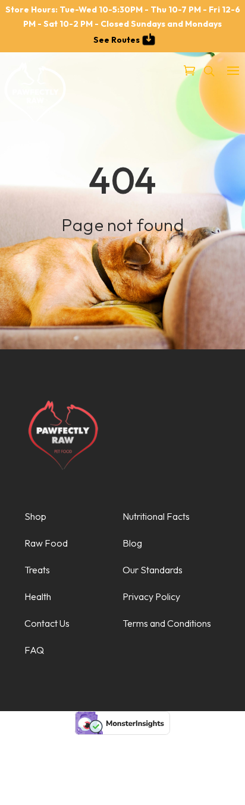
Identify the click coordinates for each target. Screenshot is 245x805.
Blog (132, 543)
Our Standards (152, 570)
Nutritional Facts (156, 516)
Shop (35, 516)
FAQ (34, 650)
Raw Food (46, 543)
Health (37, 596)
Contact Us (47, 623)
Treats (37, 570)
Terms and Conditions (166, 623)
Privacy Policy (151, 596)
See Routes (116, 39)
